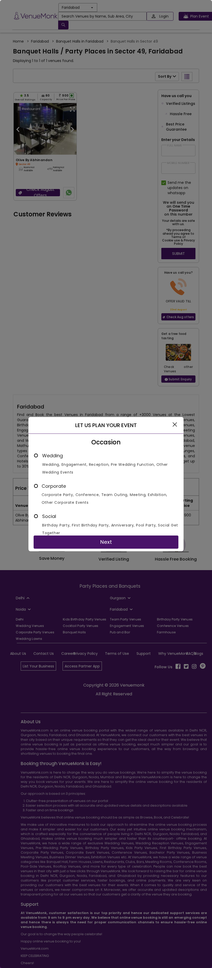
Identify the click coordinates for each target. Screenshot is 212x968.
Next (106, 542)
